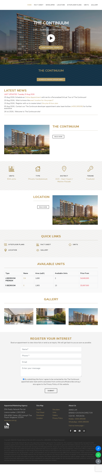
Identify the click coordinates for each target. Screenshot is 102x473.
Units (54, 412)
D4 (24, 278)
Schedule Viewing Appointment (51, 79)
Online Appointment (33, 97)
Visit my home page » (76, 426)
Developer (40, 415)
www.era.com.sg (10, 420)
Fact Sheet (40, 412)
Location (39, 418)
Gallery (55, 415)
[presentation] (96, 316)
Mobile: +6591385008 (77, 419)
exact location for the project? (41, 100)
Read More (58, 136)
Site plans (56, 409)
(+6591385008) (77, 106)
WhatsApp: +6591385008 (79, 422)
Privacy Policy (57, 418)
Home (38, 409)
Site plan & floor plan (50, 103)
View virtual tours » (51, 47)
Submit (51, 391)
